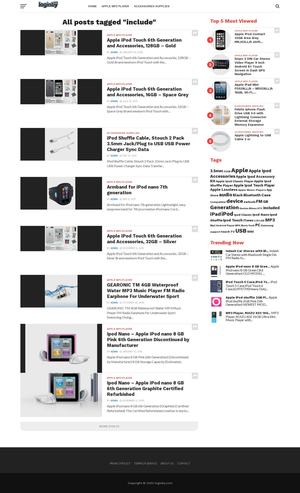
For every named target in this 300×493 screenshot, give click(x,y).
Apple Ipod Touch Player (254, 185)
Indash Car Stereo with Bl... (247, 251)
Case (266, 195)
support (215, 231)
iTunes (248, 220)
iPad (215, 214)
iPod (227, 214)
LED (261, 220)
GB (265, 201)
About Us (167, 463)
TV (232, 231)
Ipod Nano (260, 215)
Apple (239, 170)
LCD (256, 220)
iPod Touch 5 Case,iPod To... (248, 282)
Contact (183, 463)
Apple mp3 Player (115, 6)
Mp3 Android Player (222, 225)
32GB (227, 171)
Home (92, 6)
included (271, 207)
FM (259, 201)
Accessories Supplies (152, 6)
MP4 (237, 225)
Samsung (267, 225)
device (235, 201)
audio (225, 195)
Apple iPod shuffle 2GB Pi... (247, 297)
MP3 (270, 219)
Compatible (218, 201)
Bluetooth (252, 195)
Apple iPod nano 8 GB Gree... (248, 266)
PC (257, 225)
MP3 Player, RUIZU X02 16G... (248, 313)
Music (244, 225)
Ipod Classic (243, 214)
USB (241, 231)
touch (225, 231)
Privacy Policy (120, 463)
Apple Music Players (252, 189)
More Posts (109, 426)
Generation (224, 207)
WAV (250, 231)
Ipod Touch (233, 220)
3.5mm (216, 171)
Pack (252, 225)
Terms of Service (145, 463)
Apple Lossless (224, 190)
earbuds (250, 201)
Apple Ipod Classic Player (234, 181)
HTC (260, 208)
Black (238, 195)
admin (114, 52)
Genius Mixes (248, 208)
